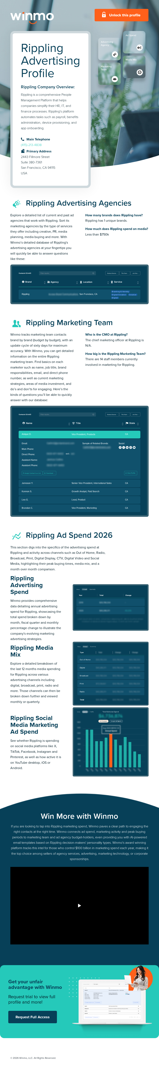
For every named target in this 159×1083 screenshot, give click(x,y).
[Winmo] (41, 18)
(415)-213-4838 (31, 144)
